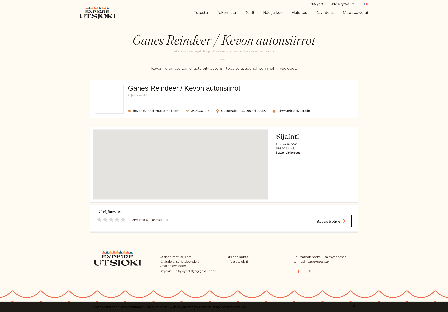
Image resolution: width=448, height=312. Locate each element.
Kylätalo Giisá (170, 261)
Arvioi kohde (328, 221)
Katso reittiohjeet (288, 152)
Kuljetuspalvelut (361, 22)
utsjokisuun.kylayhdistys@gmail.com (188, 271)
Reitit (249, 12)
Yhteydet (316, 4)
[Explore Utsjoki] (97, 12)
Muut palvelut (355, 12)
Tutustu (201, 12)
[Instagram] (309, 271)
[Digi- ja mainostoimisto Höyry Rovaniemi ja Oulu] (101, 295)
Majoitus (299, 12)
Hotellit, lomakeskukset (316, 22)
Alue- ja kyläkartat (213, 22)
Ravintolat (325, 12)
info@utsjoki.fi (237, 261)
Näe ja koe (273, 12)
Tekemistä (226, 12)
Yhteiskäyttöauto (342, 4)
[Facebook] (299, 271)
